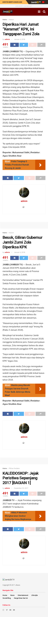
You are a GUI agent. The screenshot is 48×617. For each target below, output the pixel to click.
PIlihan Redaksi (14, 468)
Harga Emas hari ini (21, 598)
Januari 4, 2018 (19, 39)
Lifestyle (34, 595)
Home (5, 20)
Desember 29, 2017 (21, 488)
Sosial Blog (7, 598)
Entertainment (23, 595)
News (12, 595)
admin (7, 39)
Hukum (11, 20)
